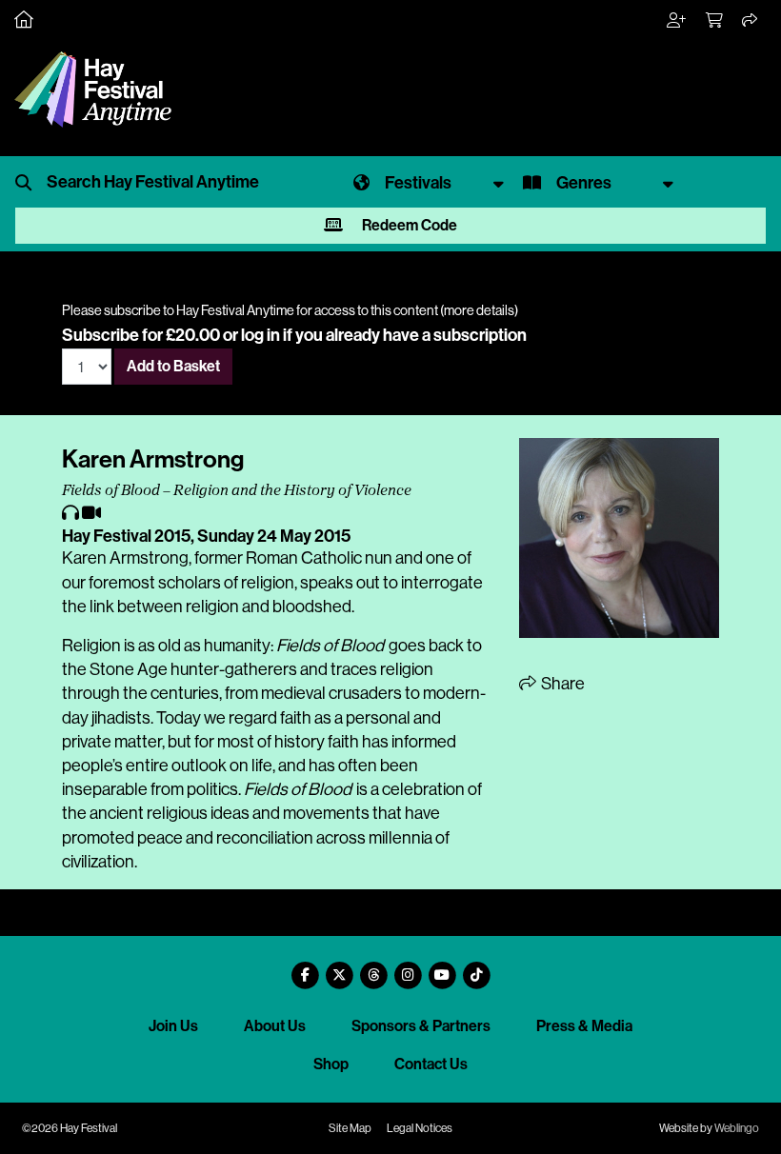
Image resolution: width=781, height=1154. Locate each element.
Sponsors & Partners (421, 1026)
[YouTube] (442, 968)
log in (260, 335)
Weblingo (736, 1128)
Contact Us (431, 1064)
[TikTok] (476, 968)
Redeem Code (408, 225)
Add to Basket (173, 366)
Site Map (350, 1128)
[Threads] (373, 968)
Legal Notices (419, 1128)
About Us (275, 1026)
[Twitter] (339, 968)
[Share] (750, 21)
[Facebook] (305, 968)
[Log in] (677, 21)
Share (561, 683)
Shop (331, 1064)
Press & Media (584, 1026)
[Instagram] (407, 968)
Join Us (173, 1026)
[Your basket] (715, 21)
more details (479, 310)
